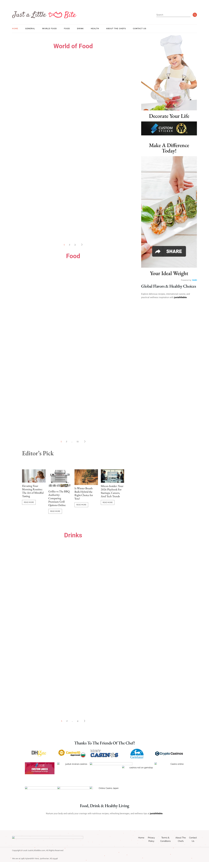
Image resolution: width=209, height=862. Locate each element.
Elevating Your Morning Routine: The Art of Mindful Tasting (33, 491)
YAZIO (194, 280)
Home (141, 837)
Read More (29, 502)
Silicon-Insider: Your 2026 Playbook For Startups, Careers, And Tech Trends (112, 491)
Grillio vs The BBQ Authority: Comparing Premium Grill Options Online (59, 498)
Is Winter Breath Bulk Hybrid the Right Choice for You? (84, 493)
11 (78, 441)
